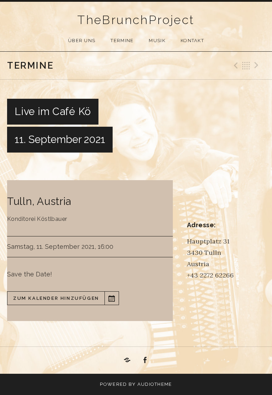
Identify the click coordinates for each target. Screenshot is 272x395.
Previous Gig (234, 65)
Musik (157, 40)
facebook (145, 360)
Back (246, 65)
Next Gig (257, 65)
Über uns (81, 40)
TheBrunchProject (135, 20)
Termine (122, 40)
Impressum (127, 360)
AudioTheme (154, 384)
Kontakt (192, 40)
